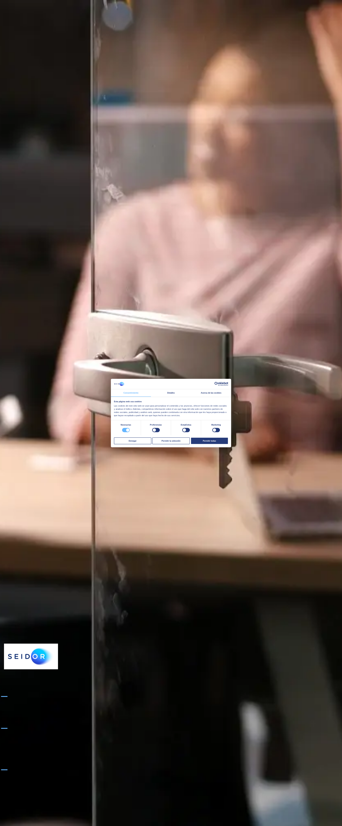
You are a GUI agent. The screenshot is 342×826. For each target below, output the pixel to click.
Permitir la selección (171, 441)
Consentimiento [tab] (130, 393)
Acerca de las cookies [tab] (211, 393)
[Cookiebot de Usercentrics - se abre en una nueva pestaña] (216, 384)
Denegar (133, 441)
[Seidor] (31, 656)
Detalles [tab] (171, 393)
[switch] (156, 430)
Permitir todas (209, 441)
